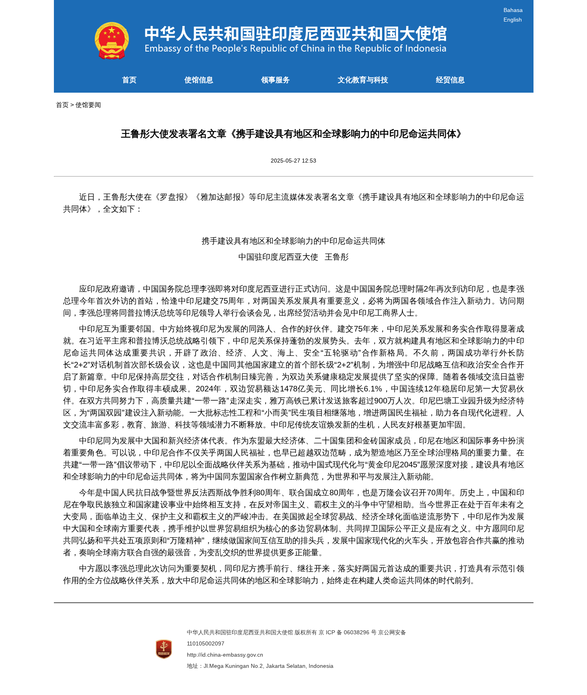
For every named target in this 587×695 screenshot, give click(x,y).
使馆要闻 (88, 104)
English (513, 19)
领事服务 (275, 80)
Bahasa (513, 10)
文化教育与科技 (363, 80)
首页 (129, 80)
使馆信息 (198, 80)
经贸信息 (450, 80)
